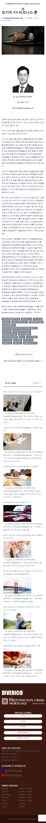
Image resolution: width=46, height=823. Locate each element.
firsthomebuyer (9, 325)
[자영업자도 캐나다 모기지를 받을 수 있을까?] (17, 477)
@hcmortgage (13, 770)
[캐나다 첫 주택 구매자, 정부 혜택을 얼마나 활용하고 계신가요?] (17, 549)
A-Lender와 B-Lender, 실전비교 (15, 502)
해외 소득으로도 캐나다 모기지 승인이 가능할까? (22, 392)
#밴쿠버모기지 (26, 319)
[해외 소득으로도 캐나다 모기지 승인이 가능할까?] (17, 403)
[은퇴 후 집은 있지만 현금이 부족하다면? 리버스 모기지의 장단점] (17, 621)
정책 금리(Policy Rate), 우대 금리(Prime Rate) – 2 (23, 361)
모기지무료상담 (32, 337)
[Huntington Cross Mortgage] (23, 4)
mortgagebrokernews (22, 331)
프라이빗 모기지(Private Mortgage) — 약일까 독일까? (23, 429)
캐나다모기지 (28, 340)
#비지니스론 (37, 319)
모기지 (22, 337)
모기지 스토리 (6, 20)
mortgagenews (24, 334)
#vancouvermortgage (11, 319)
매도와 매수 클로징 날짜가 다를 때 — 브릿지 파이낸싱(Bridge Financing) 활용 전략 (22, 572)
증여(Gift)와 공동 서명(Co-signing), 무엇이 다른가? (21, 647)
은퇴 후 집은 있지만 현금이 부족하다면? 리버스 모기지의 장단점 (22, 608)
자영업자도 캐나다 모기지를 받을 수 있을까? (21, 466)
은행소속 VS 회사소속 (24, 354)
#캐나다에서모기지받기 (20, 322)
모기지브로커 (7, 340)
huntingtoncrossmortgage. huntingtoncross (19, 328)
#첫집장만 (6, 322)
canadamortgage (36, 322)
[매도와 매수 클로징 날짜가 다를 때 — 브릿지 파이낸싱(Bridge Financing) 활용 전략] (17, 585)
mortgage (6, 331)
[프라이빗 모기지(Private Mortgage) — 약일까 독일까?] (17, 441)
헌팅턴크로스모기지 (30, 343)
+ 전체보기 (36, 383)
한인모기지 (17, 343)
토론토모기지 (7, 343)
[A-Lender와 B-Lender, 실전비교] (17, 513)
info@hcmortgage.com (13, 18)
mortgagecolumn (9, 334)
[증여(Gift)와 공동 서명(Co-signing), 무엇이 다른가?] (17, 660)
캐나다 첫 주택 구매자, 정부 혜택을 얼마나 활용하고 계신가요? (23, 536)
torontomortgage (10, 337)
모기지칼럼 (17, 340)
